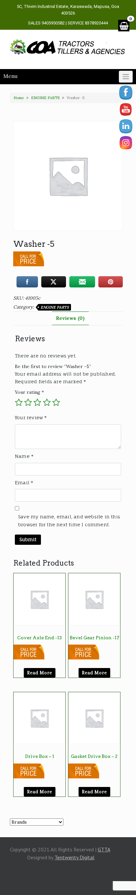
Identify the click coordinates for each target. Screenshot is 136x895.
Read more (39, 673)
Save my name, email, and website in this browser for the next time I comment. (69, 520)
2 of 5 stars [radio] (28, 402)
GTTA (104, 849)
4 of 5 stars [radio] (47, 402)
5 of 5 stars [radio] (56, 402)
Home (19, 97)
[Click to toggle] (126, 77)
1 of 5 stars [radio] (19, 402)
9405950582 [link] (53, 22)
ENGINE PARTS (45, 97)
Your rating (29, 392)
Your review (31, 417)
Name (24, 456)
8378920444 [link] (96, 22)
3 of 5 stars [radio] (37, 402)
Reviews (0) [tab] (70, 318)
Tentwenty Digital (74, 857)
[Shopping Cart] (123, 25)
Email (24, 482)
